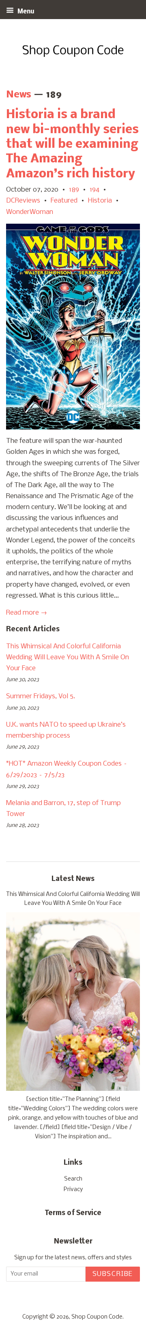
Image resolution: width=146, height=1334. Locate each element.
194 (94, 190)
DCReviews (23, 201)
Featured (64, 201)
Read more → (26, 613)
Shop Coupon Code (96, 1317)
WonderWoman (29, 212)
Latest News (73, 879)
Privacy (73, 1190)
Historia (100, 201)
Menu (25, 12)
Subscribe (112, 1274)
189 (74, 190)
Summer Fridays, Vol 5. (40, 696)
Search (73, 1179)
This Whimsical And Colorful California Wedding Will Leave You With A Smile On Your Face (67, 657)
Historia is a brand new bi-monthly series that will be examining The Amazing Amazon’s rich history (72, 144)
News (18, 95)
